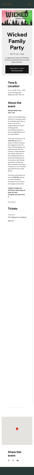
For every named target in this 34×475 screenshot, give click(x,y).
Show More (12, 202)
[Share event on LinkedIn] (17, 460)
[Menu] (29, 4)
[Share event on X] (13, 460)
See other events (17, 70)
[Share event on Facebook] (9, 460)
